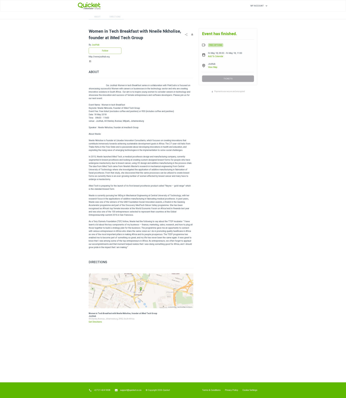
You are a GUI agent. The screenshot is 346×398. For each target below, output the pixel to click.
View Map (212, 67)
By (94, 44)
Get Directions (95, 322)
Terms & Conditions (211, 390)
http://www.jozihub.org (99, 56)
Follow (105, 50)
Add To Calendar (215, 56)
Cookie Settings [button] (249, 390)
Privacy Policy (231, 390)
